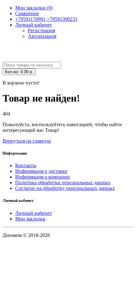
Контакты (25, 165)
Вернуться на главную (27, 141)
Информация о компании (42, 176)
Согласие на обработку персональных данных (65, 188)
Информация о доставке (41, 171)
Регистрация (41, 30)
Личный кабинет (33, 213)
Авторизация (42, 36)
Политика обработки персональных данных (62, 182)
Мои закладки (30, 218)
